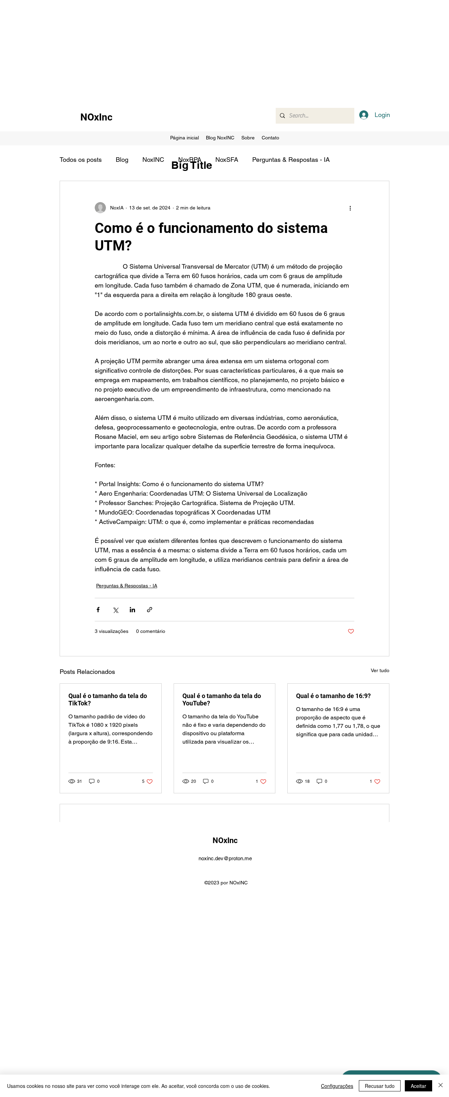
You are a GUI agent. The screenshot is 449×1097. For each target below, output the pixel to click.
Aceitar (418, 1085)
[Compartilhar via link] (149, 609)
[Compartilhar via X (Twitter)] (115, 609)
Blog (122, 159)
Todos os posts (81, 159)
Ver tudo (380, 670)
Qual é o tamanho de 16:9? (333, 695)
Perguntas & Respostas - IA (291, 159)
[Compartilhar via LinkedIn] (132, 609)
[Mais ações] (350, 207)
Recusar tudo (380, 1085)
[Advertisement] (210, 49)
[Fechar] (440, 1085)
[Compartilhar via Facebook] (98, 609)
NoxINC (153, 159)
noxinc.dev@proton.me (225, 858)
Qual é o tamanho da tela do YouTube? (221, 699)
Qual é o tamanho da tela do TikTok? (107, 699)
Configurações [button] (337, 1085)
